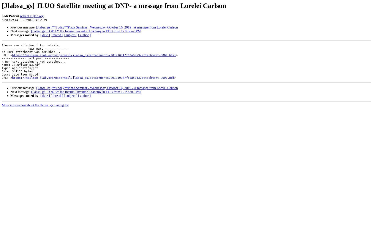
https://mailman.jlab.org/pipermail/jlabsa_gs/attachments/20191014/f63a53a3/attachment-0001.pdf (93, 77)
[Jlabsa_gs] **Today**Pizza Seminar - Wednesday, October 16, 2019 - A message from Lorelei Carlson (107, 27)
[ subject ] (70, 35)
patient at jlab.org (32, 16)
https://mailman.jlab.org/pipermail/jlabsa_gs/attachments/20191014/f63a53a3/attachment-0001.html (94, 55)
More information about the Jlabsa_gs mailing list (35, 105)
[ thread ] (57, 35)
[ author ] (84, 35)
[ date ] (45, 35)
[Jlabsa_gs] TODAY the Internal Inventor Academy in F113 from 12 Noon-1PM (86, 31)
